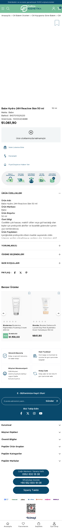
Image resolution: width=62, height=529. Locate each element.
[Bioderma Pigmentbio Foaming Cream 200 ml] (16, 306)
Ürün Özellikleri (11, 193)
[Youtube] (41, 413)
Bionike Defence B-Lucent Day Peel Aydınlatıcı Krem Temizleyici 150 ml (44, 328)
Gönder (50, 401)
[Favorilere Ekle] (57, 23)
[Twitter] (28, 413)
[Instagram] (34, 413)
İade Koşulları (10, 263)
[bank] (31, 499)
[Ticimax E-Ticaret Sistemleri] (31, 518)
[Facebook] (21, 413)
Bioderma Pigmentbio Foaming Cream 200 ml (15, 328)
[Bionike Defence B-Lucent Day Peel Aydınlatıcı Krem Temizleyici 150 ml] (46, 306)
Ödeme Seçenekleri (12, 254)
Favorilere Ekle (29, 293)
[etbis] (31, 509)
